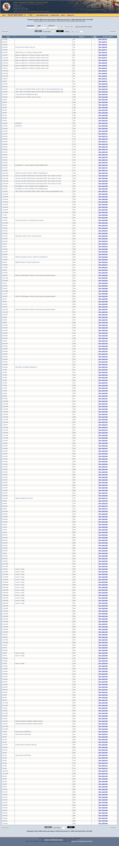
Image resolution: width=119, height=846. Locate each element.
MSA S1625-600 (103, 65)
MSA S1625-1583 (103, 99)
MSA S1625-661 (103, 76)
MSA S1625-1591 (103, 120)
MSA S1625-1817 (103, 191)
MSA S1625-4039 (103, 642)
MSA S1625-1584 (103, 102)
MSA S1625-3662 (103, 472)
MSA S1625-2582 (103, 249)
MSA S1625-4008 (103, 626)
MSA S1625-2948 (103, 301)
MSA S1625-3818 (103, 511)
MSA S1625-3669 (103, 490)
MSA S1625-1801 (103, 181)
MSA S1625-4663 (103, 752)
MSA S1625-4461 (103, 718)
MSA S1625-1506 (103, 91)
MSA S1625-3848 (103, 532)
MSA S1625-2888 (103, 293)
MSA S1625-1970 (103, 225)
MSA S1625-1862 (103, 215)
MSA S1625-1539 (103, 94)
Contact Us (70, 15)
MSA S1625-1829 (103, 202)
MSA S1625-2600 (103, 257)
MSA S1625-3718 (103, 501)
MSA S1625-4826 (103, 797)
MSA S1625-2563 (103, 238)
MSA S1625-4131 (103, 658)
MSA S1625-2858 (103, 288)
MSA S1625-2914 (103, 296)
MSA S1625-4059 (103, 645)
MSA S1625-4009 (103, 629)
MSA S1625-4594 (103, 737)
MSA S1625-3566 (103, 411)
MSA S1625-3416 (103, 362)
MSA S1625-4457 (103, 708)
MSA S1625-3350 (103, 330)
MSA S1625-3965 (103, 598)
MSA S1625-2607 (103, 259)
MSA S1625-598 (103, 60)
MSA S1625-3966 (103, 600)
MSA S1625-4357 (103, 679)
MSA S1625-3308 (103, 322)
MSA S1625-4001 (103, 611)
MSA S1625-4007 (103, 624)
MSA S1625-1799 (103, 175)
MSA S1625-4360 (103, 687)
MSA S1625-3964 (103, 595)
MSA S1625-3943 (103, 566)
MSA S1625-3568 (103, 417)
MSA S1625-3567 (103, 414)
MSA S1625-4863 (103, 813)
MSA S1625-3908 (103, 556)
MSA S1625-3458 (103, 385)
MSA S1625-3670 (103, 493)
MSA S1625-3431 (103, 364)
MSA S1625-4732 (103, 768)
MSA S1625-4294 (103, 671)
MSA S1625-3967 (103, 603)
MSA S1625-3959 (103, 585)
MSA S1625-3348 (103, 325)
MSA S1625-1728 (103, 144)
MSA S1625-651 (103, 71)
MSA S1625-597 (103, 57)
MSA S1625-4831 (103, 807)
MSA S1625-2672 (103, 267)
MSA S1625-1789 (103, 173)
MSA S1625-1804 (103, 186)
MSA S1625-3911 (103, 558)
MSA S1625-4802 (103, 781)
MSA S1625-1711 (103, 133)
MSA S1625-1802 (103, 183)
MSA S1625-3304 (103, 317)
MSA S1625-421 (103, 52)
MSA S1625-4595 (103, 739)
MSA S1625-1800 (103, 178)
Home (4, 15)
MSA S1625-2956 (103, 304)
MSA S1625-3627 (103, 440)
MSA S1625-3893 (103, 540)
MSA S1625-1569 (103, 97)
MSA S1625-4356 (103, 676)
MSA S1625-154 (103, 42)
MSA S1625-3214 (103, 312)
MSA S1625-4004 (103, 619)
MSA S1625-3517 (103, 398)
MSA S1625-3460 (103, 390)
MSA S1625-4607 (103, 744)
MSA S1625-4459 (103, 713)
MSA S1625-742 (103, 78)
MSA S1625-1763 (103, 157)
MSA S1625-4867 (103, 818)
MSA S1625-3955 (103, 574)
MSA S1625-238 (103, 47)
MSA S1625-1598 (103, 126)
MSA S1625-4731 (103, 765)
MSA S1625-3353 (103, 333)
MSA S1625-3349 (103, 328)
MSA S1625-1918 (103, 223)
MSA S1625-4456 (103, 705)
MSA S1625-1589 (103, 115)
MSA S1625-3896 (103, 548)
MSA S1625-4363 (103, 692)
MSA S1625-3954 (103, 571)
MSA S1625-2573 (103, 246)
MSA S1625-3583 (103, 432)
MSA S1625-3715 (103, 498)
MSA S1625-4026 (103, 637)
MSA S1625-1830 (103, 204)
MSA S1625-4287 (103, 666)
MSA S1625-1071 (103, 86)
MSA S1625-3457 (103, 383)
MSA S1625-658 (103, 73)
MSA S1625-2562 (103, 236)
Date (39, 25)
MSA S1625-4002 (103, 613)
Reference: (52, 25)
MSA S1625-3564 (103, 406)
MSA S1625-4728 (103, 758)
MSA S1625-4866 (103, 815)
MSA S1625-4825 (103, 794)
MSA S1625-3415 (103, 359)
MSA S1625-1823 (103, 196)
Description (30, 25)
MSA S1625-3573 (103, 430)
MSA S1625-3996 (103, 608)
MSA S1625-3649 (103, 469)
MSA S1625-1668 (103, 131)
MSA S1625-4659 (103, 750)
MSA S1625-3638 (103, 451)
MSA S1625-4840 (103, 810)
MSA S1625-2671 (103, 265)
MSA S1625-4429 (103, 703)
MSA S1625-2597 (103, 254)
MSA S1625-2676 (103, 270)
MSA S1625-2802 (103, 275)
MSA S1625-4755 (103, 771)
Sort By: (67, 31)
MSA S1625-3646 (103, 464)
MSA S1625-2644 (103, 262)
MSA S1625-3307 (103, 320)
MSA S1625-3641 (103, 459)
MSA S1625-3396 (103, 343)
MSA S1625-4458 (103, 710)
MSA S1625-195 (103, 44)
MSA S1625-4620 (103, 747)
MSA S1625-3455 (103, 377)
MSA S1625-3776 (103, 508)
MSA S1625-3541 (103, 401)
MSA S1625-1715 (103, 136)
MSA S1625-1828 (103, 199)
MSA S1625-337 (103, 50)
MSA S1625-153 (103, 39)
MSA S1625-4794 (103, 773)
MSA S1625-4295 (103, 674)
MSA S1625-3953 (103, 569)
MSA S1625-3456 (103, 380)
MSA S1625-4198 (103, 661)
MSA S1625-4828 (103, 802)
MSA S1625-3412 (103, 351)
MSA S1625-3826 (103, 516)
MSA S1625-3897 (103, 550)
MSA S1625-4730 (103, 763)
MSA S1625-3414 (103, 356)
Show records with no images (83, 26)
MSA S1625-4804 (103, 786)
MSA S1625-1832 (103, 209)
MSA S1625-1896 (103, 220)
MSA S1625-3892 (103, 537)
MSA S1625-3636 (103, 446)
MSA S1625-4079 (103, 647)
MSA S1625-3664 (103, 477)
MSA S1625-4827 (103, 800)
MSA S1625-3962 (103, 592)
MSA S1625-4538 (103, 729)
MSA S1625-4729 (103, 760)
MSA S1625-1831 (103, 207)
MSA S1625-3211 (103, 309)
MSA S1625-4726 (103, 755)
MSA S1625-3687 (103, 495)
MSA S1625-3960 (103, 587)
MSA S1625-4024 (103, 634)
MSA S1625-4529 (103, 726)
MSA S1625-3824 (103, 514)
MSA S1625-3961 (103, 590)
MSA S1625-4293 (103, 668)
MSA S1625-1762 (103, 154)
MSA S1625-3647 (103, 466)
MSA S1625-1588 (103, 112)
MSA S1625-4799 (103, 776)
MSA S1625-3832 (103, 527)
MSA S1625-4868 (103, 821)
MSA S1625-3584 (103, 435)
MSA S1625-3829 (103, 524)
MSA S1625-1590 (103, 118)
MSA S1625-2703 (103, 272)
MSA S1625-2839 (103, 283)
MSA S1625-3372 (103, 341)
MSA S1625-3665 (103, 480)
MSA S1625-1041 (103, 84)
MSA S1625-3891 (103, 535)
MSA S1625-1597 (103, 123)
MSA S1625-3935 (103, 561)
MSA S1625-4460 (103, 716)
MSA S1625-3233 (103, 314)
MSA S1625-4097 (103, 653)
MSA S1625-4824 (103, 792)
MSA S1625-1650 (103, 128)
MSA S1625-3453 (103, 372)
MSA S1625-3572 (103, 427)
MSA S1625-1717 (103, 141)
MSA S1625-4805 (103, 789)
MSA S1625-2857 (103, 286)
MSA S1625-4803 (103, 784)
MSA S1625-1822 (103, 194)
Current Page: (46, 31)
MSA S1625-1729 (103, 147)
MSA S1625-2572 (103, 244)
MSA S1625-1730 (103, 149)
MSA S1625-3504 (103, 396)
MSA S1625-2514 (103, 230)
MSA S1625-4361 (103, 689)
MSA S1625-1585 (103, 105)
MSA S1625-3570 (103, 422)
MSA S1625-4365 (103, 695)
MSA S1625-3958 (103, 582)
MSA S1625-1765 (103, 162)
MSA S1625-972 (103, 81)
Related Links (55, 15)
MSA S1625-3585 (103, 438)
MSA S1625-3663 (103, 474)
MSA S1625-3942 (103, 564)
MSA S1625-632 (103, 68)
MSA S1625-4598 (103, 742)
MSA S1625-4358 (103, 682)
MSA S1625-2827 (103, 278)
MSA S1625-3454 (103, 375)
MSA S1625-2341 (103, 228)
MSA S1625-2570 (103, 241)
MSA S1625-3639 (103, 453)
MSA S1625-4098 (103, 655)
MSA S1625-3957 (103, 579)
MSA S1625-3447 (103, 369)
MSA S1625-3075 (103, 307)
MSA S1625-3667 (103, 485)
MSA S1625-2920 (103, 299)
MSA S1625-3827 (103, 519)
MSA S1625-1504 (103, 89)
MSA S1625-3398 (103, 346)
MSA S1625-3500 (103, 393)
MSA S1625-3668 (103, 487)
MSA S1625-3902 (103, 553)
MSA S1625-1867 (103, 217)
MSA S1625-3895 (103, 545)
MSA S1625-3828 (103, 522)
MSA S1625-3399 (103, 348)
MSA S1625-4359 (103, 684)
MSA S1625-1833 (103, 212)
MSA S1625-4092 (103, 650)
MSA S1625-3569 (103, 419)
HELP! (63, 15)
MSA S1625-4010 (103, 632)
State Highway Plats (42, 15)
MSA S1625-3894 (103, 543)
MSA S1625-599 (103, 63)
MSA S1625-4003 (103, 616)
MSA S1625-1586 (103, 107)
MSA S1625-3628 (103, 443)
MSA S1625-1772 (103, 170)
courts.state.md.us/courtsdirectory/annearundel (31, 11)
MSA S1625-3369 (103, 338)
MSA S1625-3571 (103, 425)
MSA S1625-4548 (103, 731)
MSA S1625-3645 (103, 461)
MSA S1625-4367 (103, 700)
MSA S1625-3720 (103, 503)
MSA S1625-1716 (103, 139)
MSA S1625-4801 (103, 779)
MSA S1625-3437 (103, 367)
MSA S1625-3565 (103, 409)
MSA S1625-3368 (103, 335)
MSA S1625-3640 (103, 456)
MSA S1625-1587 (103, 110)
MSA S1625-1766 (103, 165)
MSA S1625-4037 (103, 640)
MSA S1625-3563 (103, 404)
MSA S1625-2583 (103, 251)
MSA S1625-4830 (103, 805)
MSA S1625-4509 (103, 721)
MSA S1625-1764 (103, 160)
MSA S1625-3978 (103, 605)
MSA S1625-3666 (103, 482)
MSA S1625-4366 (103, 697)
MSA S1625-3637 (103, 448)
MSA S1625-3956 (103, 577)
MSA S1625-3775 (103, 506)
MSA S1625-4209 (103, 663)
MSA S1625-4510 (103, 723)
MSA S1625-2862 (103, 291)
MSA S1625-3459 (103, 388)
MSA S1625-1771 (103, 168)
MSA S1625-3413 (103, 354)
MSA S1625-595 (103, 55)
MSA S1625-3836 (103, 529)
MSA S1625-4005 (103, 621)
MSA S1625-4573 (103, 734)
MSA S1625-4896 (103, 823)
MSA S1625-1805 (103, 189)
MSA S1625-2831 (103, 280)
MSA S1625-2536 (103, 233)
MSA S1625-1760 (103, 152)
